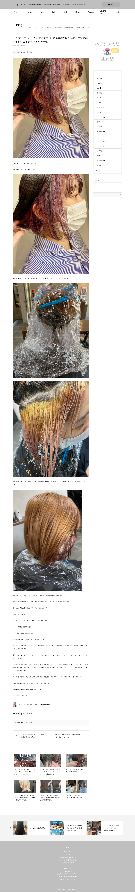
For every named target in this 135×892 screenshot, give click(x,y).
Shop (41, 12)
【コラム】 (99, 102)
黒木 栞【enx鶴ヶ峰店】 (43, 704)
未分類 (98, 170)
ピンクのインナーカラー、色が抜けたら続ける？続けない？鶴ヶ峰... (111, 828)
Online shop (103, 11)
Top (16, 12)
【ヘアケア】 (100, 136)
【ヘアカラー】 (100, 131)
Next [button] (125, 828)
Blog (77, 12)
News (29, 12)
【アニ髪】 (99, 93)
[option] (31, 828)
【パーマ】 (99, 112)
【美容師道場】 (100, 160)
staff (22, 723)
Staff (65, 12)
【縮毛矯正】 (100, 156)
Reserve (110, 4)
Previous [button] (10, 828)
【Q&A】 (98, 88)
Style (53, 12)
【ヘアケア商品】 (101, 141)
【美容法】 (99, 165)
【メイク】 (99, 151)
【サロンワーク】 (25, 45)
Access (90, 12)
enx (15, 4)
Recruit (115, 12)
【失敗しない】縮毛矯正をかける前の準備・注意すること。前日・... (37, 828)
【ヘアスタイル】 (101, 146)
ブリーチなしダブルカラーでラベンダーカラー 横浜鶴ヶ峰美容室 (74, 828)
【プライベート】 (101, 122)
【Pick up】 (99, 83)
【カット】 (99, 98)
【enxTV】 (99, 78)
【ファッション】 (101, 117)
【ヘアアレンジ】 (101, 127)
